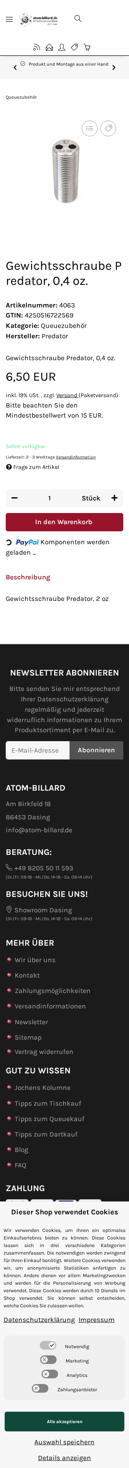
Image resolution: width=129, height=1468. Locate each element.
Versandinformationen (50, 1006)
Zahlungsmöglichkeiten (53, 991)
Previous (15, 67)
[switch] (48, 1345)
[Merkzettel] (74, 47)
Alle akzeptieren (64, 1421)
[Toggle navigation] (9, 19)
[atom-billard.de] (38, 19)
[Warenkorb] (87, 47)
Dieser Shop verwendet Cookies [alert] (64, 1212)
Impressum (96, 1320)
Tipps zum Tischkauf (48, 1103)
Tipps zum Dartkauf (46, 1134)
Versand (67, 395)
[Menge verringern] (14, 498)
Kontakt (27, 975)
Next (114, 67)
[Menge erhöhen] (114, 498)
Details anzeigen (64, 1458)
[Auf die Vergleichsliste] (89, 128)
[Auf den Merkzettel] (108, 128)
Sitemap (28, 1037)
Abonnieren (96, 750)
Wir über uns (35, 960)
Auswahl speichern (64, 1442)
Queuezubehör (64, 325)
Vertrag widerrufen (44, 1052)
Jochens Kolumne (43, 1087)
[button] (96, 19)
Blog (21, 1149)
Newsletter (31, 1022)
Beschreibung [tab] (28, 577)
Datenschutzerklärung (73, 699)
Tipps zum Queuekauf (50, 1119)
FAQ (21, 1165)
